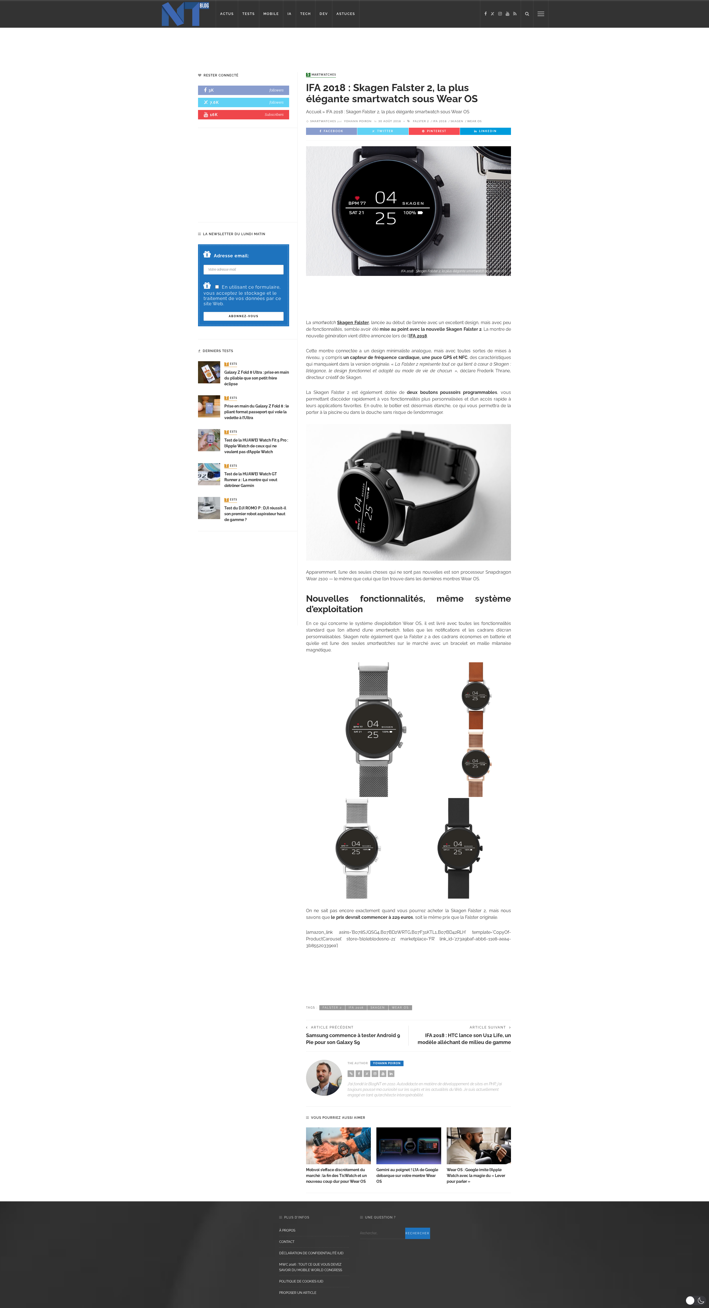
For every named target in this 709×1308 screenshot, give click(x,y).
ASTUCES (345, 14)
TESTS (248, 14)
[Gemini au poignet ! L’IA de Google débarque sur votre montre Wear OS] (408, 1146)
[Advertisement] (106, 45)
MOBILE (271, 14)
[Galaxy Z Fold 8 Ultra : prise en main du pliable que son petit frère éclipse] (209, 372)
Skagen (457, 121)
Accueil (313, 111)
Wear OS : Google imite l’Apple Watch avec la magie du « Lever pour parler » (476, 1176)
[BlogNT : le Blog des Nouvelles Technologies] (185, 13)
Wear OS (474, 121)
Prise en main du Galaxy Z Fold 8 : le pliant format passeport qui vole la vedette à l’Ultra (256, 412)
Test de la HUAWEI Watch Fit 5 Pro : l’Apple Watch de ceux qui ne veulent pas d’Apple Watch (256, 446)
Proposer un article (297, 1293)
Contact (286, 1242)
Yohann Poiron (358, 121)
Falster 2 (421, 121)
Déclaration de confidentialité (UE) (311, 1253)
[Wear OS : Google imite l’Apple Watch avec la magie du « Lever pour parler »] (479, 1146)
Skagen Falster (353, 322)
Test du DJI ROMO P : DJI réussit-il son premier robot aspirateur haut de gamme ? (255, 514)
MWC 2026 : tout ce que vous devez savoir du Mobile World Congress (310, 1267)
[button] (695, 1300)
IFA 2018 (440, 121)
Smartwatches (321, 75)
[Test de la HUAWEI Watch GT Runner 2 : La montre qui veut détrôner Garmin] (209, 473)
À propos (287, 1230)
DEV (324, 14)
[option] (338, 1156)
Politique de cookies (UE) (301, 1281)
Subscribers (274, 114)
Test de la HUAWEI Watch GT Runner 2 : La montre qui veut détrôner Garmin (250, 480)
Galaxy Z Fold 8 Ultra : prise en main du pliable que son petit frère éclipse (256, 378)
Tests (231, 364)
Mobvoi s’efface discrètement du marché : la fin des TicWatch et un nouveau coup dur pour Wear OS (336, 1176)
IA (289, 14)
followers (276, 90)
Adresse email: (231, 255)
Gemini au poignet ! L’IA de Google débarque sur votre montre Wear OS (407, 1176)
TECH (305, 14)
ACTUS (227, 14)
